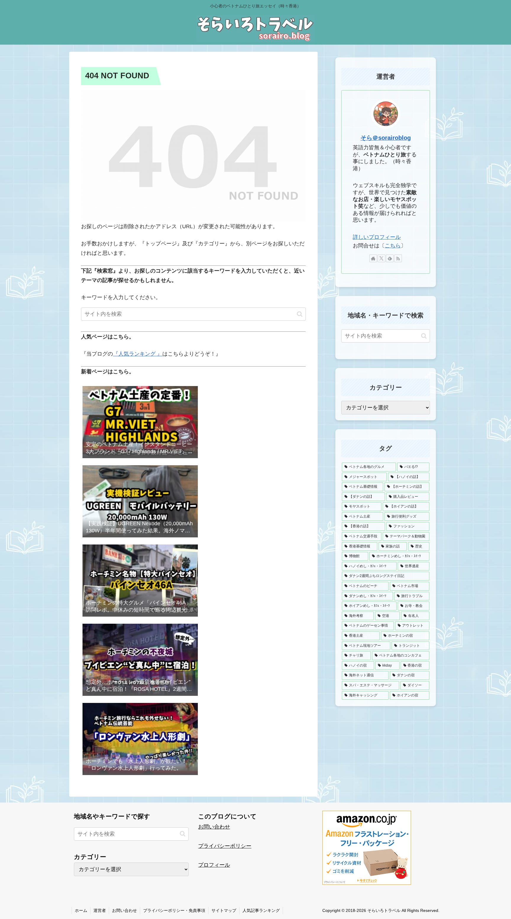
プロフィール (214, 865)
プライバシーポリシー (224, 846)
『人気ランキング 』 (137, 354)
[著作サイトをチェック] (373, 258)
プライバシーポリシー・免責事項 (174, 910)
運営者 (99, 910)
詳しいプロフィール (377, 237)
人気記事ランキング (261, 910)
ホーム (81, 910)
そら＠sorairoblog (385, 137)
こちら (393, 246)
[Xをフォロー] (381, 258)
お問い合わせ (214, 827)
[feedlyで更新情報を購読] (390, 258)
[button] (300, 314)
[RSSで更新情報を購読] (398, 258)
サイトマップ (223, 910)
